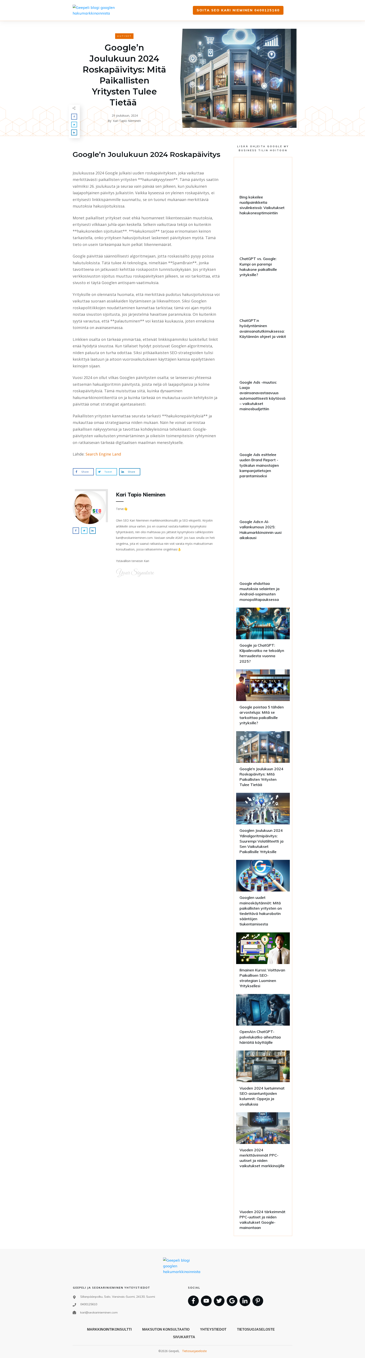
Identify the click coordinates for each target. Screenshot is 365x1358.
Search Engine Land (103, 454)
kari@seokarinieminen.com (99, 1312)
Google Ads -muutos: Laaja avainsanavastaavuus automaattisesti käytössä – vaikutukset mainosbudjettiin (263, 380)
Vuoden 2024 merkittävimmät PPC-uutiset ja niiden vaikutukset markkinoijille (263, 1142)
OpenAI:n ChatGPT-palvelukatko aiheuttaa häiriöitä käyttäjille (263, 1021)
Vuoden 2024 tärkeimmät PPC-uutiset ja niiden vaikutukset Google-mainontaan (263, 1204)
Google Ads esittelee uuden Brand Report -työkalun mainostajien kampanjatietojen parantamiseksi (263, 449)
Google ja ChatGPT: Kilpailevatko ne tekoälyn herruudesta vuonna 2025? (263, 637)
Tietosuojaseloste (194, 1351)
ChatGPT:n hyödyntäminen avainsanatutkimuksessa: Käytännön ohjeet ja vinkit (263, 313)
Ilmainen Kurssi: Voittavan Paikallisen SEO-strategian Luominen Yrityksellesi (263, 962)
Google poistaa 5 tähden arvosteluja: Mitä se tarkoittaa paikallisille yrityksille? (263, 699)
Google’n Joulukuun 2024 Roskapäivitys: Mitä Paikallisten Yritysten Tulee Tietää (263, 761)
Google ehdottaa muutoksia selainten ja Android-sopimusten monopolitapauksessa (263, 576)
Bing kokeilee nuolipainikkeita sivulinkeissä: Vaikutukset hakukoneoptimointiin (263, 189)
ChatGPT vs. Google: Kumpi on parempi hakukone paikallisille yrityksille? (263, 251)
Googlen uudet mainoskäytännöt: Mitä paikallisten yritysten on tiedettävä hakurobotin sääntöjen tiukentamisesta (263, 895)
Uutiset (124, 36)
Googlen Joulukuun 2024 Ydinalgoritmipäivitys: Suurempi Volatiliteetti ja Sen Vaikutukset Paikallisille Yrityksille (263, 825)
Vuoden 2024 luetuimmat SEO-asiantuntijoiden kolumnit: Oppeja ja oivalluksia (263, 1080)
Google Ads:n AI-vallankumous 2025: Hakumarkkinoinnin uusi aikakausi (263, 514)
